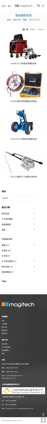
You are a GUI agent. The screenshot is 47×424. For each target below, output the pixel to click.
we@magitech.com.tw (8, 378)
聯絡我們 (4, 330)
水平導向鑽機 (7, 219)
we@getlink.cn (11, 408)
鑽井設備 (5, 213)
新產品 (4, 250)
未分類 (4, 255)
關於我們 (4, 333)
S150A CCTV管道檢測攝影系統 (23, 63)
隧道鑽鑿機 (6, 224)
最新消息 (4, 327)
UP (43, 414)
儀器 (25, 19)
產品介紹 (16, 19)
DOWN (43, 420)
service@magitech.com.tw (15, 375)
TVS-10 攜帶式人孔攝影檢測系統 (23, 176)
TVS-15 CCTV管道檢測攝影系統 (23, 139)
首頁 (3, 320)
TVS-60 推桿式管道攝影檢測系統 (23, 101)
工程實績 (4, 324)
